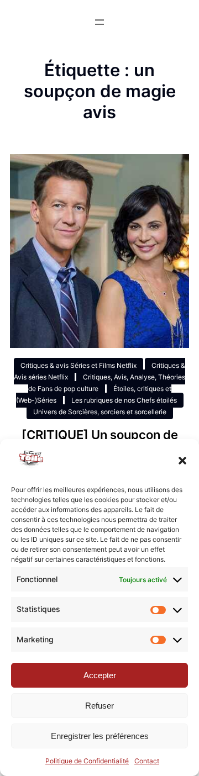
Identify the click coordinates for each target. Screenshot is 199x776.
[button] (182, 460)
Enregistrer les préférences (100, 736)
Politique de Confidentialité (87, 761)
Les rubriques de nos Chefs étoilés (124, 400)
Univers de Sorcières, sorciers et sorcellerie (99, 412)
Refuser (99, 705)
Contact (146, 761)
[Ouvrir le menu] (99, 22)
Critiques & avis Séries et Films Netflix (78, 365)
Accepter (99, 675)
